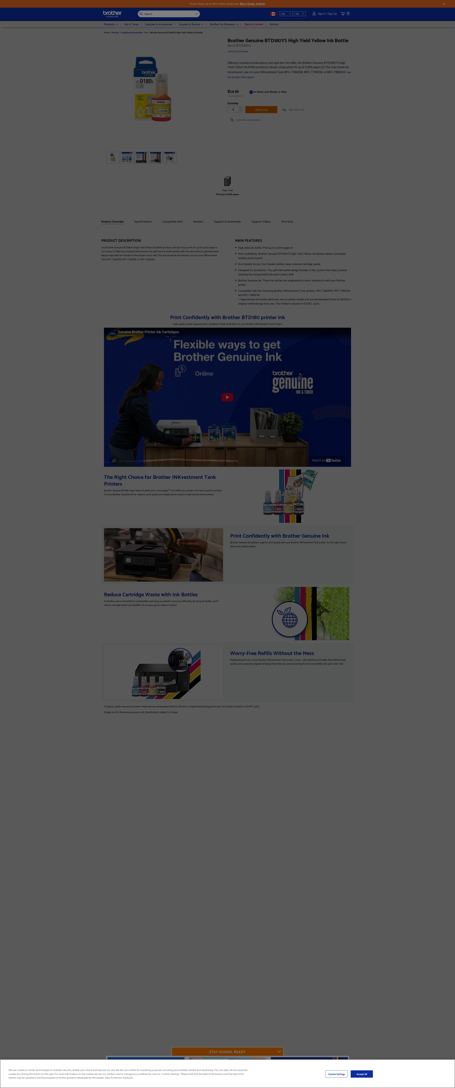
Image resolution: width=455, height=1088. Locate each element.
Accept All (362, 1074)
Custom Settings (336, 1074)
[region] (227, 1073)
